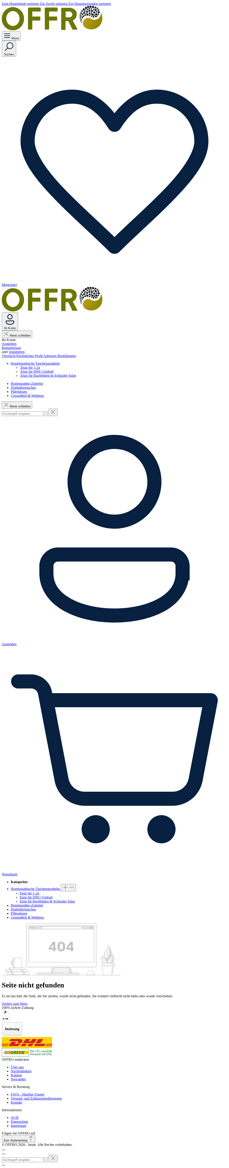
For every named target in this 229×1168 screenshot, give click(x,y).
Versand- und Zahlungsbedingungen (36, 1098)
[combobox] (22, 413)
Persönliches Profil (29, 356)
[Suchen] (46, 413)
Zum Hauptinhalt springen (21, 4)
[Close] (3, 1165)
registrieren (17, 352)
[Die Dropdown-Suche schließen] (53, 412)
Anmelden (9, 344)
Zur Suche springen (54, 4)
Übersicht (9, 356)
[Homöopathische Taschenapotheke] (68, 887)
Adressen (50, 356)
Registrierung (11, 348)
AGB (15, 1118)
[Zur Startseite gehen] (52, 29)
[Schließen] (3, 1150)
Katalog (16, 1075)
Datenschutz (19, 1122)
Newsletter (18, 1079)
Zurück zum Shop (14, 1004)
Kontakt (16, 1102)
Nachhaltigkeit (21, 1071)
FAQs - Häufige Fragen (27, 1094)
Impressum (18, 1126)
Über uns (17, 1067)
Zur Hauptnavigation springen (89, 4)
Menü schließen (20, 335)
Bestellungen (66, 356)
